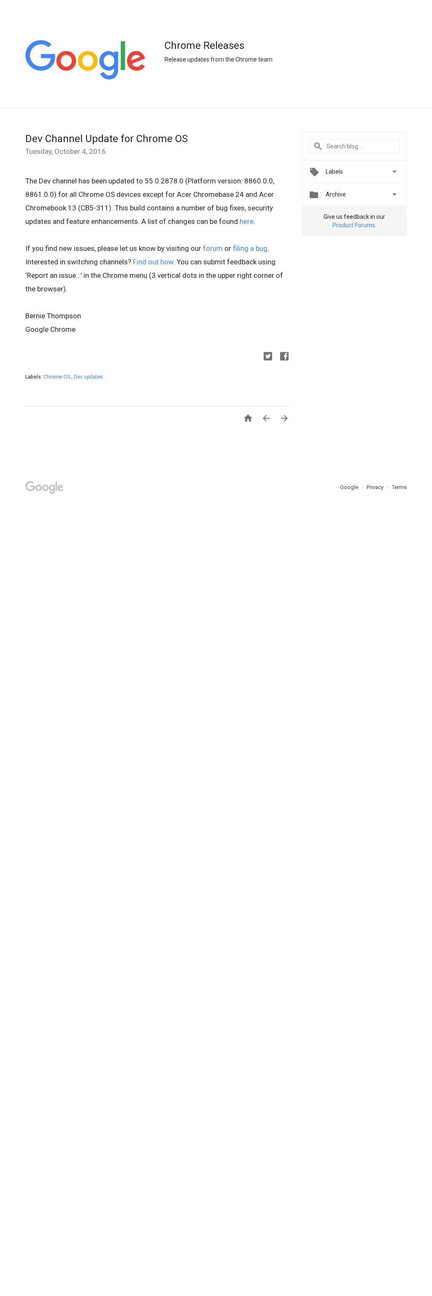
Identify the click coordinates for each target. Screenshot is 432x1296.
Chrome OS (57, 377)
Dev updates (88, 377)
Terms (399, 487)
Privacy (376, 487)
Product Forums (353, 225)
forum (213, 248)
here (247, 221)
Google (349, 487)
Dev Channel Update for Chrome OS (106, 139)
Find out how (153, 262)
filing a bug (250, 248)
